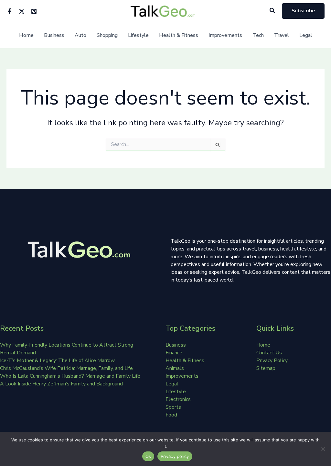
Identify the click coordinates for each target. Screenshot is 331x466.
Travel (281, 35)
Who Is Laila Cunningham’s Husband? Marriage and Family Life (70, 376)
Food (171, 414)
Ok (148, 456)
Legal (305, 35)
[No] (323, 449)
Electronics (178, 399)
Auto (80, 35)
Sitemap (265, 368)
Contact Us (269, 352)
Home (26, 35)
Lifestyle (138, 35)
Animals (175, 368)
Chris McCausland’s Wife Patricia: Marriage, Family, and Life (66, 368)
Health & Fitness (178, 35)
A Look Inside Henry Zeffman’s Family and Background (61, 383)
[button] (272, 10)
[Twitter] (22, 11)
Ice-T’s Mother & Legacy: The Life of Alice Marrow (57, 360)
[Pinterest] (34, 11)
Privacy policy (175, 456)
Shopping (107, 35)
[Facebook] (9, 11)
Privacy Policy (272, 360)
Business (54, 35)
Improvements (225, 35)
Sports (173, 407)
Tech (258, 35)
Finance (174, 352)
